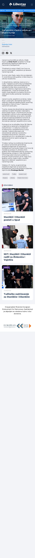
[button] (3, 4)
